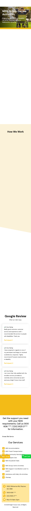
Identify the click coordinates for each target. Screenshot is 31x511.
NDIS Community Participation (15, 454)
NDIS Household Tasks (12, 461)
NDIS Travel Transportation (13, 451)
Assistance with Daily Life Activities (16, 474)
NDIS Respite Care (11, 458)
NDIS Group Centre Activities (14, 466)
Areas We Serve (8, 436)
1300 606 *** (11, 493)
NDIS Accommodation (12, 448)
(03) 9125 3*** (20, 426)
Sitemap (8, 477)
